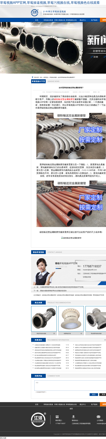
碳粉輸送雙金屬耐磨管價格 (83, 295)
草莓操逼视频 (53, 77)
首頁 (41, 77)
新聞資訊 (46, 77)
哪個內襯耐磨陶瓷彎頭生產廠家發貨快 (53, 290)
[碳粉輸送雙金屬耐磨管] (71, 160)
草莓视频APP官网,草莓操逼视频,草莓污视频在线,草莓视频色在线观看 (50, 2)
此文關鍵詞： (38, 295)
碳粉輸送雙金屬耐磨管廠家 (65, 295)
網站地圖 (3, 438)
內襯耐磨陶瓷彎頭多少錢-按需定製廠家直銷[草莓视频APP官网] (61, 287)
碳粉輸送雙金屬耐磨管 (49, 295)
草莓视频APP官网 (98, 295)
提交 (94, 394)
